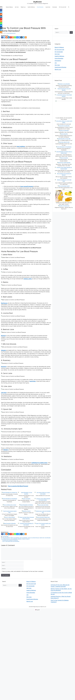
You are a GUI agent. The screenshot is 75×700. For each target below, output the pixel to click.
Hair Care (17, 7)
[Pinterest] (11, 37)
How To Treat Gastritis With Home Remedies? (10, 541)
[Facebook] (2, 37)
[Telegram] (24, 37)
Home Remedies (40, 7)
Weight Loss (23, 7)
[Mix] (13, 37)
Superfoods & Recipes (60, 67)
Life (56, 62)
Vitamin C (28, 538)
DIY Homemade (59, 51)
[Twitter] (4, 37)
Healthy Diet (41, 537)
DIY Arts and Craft (62, 7)
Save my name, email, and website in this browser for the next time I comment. (22, 571)
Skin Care (57, 65)
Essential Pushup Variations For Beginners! (10, 540)
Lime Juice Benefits (13, 538)
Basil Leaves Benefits (6, 537)
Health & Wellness (31, 7)
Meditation (20, 538)
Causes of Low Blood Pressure (33, 537)
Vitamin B (24, 538)
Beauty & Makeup (9, 7)
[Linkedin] (9, 37)
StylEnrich (37, 2)
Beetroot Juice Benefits (15, 537)
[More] (26, 37)
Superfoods (48, 7)
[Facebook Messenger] (19, 37)
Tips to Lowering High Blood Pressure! (18, 486)
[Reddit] (6, 37)
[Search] (71, 32)
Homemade (54, 7)
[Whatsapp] (15, 37)
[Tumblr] (21, 37)
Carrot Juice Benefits (23, 537)
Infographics (58, 60)
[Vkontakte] (17, 37)
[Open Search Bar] (68, 7)
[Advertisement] (37, 17)
